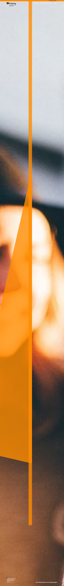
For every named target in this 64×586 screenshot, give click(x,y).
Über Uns (50, 3)
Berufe (41, 3)
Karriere (54, 3)
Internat (45, 3)
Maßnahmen (36, 3)
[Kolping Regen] (11, 4)
